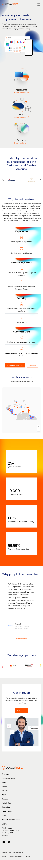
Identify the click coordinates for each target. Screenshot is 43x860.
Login (4, 815)
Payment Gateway (8, 778)
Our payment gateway (15, 365)
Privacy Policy (18, 852)
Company (5, 799)
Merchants (5, 786)
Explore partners (20, 143)
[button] (40, 179)
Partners (5, 790)
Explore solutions (20, 92)
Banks (4, 782)
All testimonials (21, 639)
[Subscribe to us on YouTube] (9, 842)
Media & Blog (6, 803)
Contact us (21, 710)
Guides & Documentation (11, 819)
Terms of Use (6, 852)
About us (32, 365)
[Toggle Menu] (38, 4)
